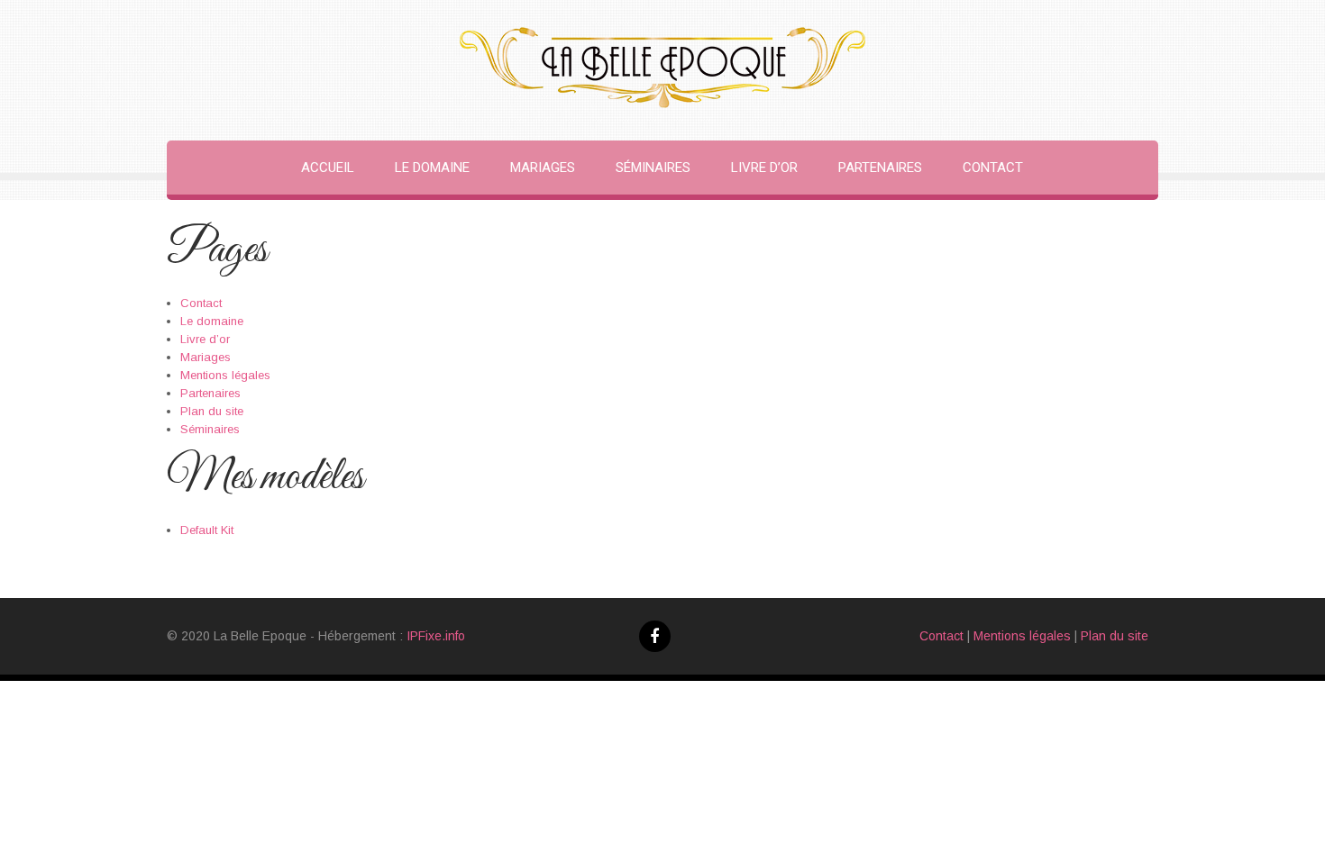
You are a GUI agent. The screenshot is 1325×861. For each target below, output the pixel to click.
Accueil (327, 167)
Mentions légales (225, 375)
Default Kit (206, 530)
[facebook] (655, 636)
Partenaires (880, 167)
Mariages (542, 167)
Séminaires (653, 167)
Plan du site (211, 411)
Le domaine (432, 167)
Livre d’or (764, 167)
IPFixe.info (436, 636)
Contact (993, 167)
